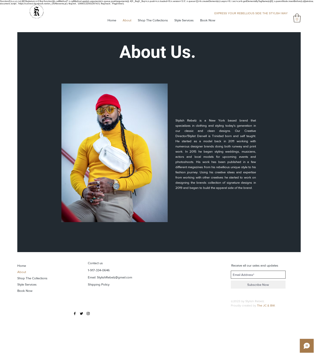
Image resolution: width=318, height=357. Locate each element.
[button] (297, 18)
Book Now (24, 290)
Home (21, 265)
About (21, 272)
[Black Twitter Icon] (81, 313)
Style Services (27, 284)
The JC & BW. (266, 305)
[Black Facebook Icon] (75, 313)
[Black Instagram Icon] (88, 313)
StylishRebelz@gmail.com (114, 277)
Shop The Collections (32, 278)
